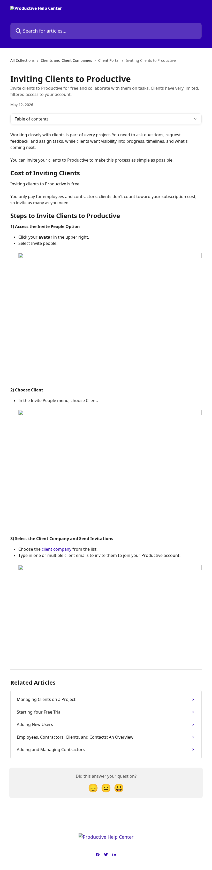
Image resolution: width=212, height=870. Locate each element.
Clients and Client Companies (66, 60)
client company (56, 549)
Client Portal (108, 60)
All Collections (22, 60)
